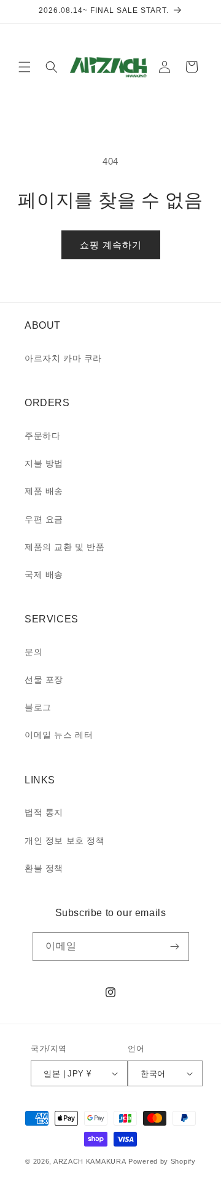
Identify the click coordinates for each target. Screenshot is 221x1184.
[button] (24, 66)
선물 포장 (44, 679)
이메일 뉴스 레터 (59, 735)
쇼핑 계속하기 (111, 245)
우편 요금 (44, 519)
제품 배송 (44, 491)
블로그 (38, 707)
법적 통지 (44, 812)
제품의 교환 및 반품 (65, 547)
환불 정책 (44, 868)
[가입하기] (174, 946)
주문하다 (42, 436)
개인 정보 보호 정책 (65, 840)
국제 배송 (44, 574)
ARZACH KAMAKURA (89, 1161)
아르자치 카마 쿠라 (63, 358)
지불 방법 (44, 463)
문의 (33, 652)
